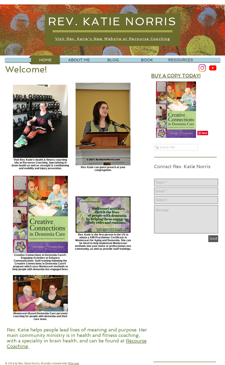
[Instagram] (202, 68)
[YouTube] (212, 68)
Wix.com (73, 363)
